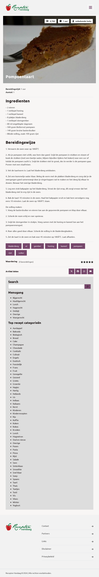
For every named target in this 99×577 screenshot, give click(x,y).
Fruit (15, 370)
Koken (16, 423)
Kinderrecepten (20, 413)
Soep (15, 476)
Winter (16, 502)
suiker (21, 252)
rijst (10, 252)
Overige (16, 314)
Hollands (17, 393)
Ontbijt (16, 311)
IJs (14, 397)
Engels (16, 357)
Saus (15, 462)
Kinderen (17, 410)
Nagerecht (17, 307)
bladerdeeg (13, 246)
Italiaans (16, 403)
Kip (14, 416)
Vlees (15, 498)
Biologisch (17, 334)
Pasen (15, 446)
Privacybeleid (48, 556)
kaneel (64, 246)
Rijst (15, 456)
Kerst (15, 407)
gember (37, 246)
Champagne (18, 344)
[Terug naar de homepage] (17, 7)
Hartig (15, 390)
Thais (15, 485)
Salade (16, 459)
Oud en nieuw (19, 439)
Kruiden (16, 429)
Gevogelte (17, 374)
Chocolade (17, 348)
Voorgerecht (18, 317)
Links (44, 541)
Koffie (16, 420)
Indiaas (16, 400)
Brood (15, 338)
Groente (16, 384)
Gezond (16, 377)
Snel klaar (17, 472)
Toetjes (16, 489)
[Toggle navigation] (90, 7)
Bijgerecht (17, 297)
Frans (15, 367)
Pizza (15, 453)
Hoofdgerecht (19, 301)
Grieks (16, 380)
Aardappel (17, 328)
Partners (46, 533)
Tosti (15, 492)
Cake (15, 341)
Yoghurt (16, 505)
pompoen (78, 246)
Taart (15, 482)
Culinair (16, 354)
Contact (45, 526)
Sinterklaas (18, 466)
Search (13, 282)
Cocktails (17, 351)
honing (51, 246)
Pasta (15, 449)
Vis (14, 495)
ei (26, 246)
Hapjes (16, 387)
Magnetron (18, 436)
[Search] (87, 286)
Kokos (15, 426)
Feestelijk (17, 364)
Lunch (15, 304)
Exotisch (16, 361)
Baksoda (16, 331)
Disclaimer (46, 548)
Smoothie (17, 469)
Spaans (16, 479)
